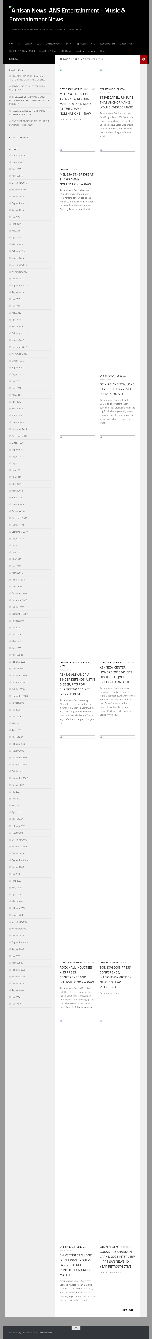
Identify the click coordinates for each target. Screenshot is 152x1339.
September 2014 (20, 203)
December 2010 (19, 511)
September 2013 (20, 285)
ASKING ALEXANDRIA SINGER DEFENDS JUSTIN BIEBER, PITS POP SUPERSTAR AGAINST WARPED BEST (77, 684)
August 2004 (18, 990)
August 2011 (18, 456)
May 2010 (16, 559)
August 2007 (18, 785)
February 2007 (18, 826)
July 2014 (16, 217)
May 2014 (16, 230)
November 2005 (19, 928)
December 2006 (19, 839)
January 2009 (18, 668)
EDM (39, 43)
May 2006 (16, 887)
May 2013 (16, 313)
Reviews (114, 962)
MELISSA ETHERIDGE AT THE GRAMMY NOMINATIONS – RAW (77, 179)
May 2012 (16, 395)
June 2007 (16, 798)
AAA (11, 43)
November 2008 (19, 682)
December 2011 (19, 429)
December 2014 (19, 182)
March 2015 (17, 176)
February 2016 (18, 155)
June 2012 (16, 388)
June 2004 (16, 1004)
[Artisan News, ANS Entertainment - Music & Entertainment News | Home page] (76, 14)
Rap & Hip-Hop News (85, 51)
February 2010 (18, 579)
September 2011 (20, 449)
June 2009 (16, 634)
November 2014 (19, 189)
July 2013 (16, 299)
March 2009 (17, 655)
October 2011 (18, 443)
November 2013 (19, 271)
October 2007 (18, 771)
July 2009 (16, 627)
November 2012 (19, 354)
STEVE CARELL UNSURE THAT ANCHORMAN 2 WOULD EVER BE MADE (116, 102)
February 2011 (18, 497)
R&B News (65, 51)
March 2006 (17, 901)
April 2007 (16, 812)
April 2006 (16, 894)
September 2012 (20, 367)
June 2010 (16, 552)
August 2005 (18, 949)
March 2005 (17, 963)
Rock (92, 43)
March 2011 (17, 490)
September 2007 (20, 778)
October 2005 (18, 935)
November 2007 (19, 764)
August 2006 (18, 867)
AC (19, 43)
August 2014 (18, 210)
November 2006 (19, 846)
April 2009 (16, 648)
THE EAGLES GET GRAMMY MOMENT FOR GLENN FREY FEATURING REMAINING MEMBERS (29, 100)
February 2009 (18, 661)
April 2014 (16, 237)
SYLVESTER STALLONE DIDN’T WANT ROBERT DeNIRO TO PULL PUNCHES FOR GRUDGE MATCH (76, 1265)
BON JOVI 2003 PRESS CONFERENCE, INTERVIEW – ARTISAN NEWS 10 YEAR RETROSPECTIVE (116, 977)
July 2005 (16, 956)
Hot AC (68, 43)
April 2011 (16, 484)
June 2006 (16, 880)
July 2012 (16, 381)
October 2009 (18, 607)
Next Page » (128, 1309)
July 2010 (16, 545)
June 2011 (16, 470)
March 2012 (17, 408)
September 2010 (20, 531)
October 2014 (18, 196)
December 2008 (19, 675)
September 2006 (20, 860)
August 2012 (18, 374)
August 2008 (18, 703)
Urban (103, 51)
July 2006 (16, 874)
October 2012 (18, 360)
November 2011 (19, 436)
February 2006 (18, 908)
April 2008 (16, 730)
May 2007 (16, 805)
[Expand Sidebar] (143, 59)
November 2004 (19, 976)
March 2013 (17, 326)
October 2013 (18, 278)
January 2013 (18, 340)
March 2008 (17, 737)
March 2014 (17, 244)
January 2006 (18, 915)
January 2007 (18, 833)
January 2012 (18, 422)
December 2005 (19, 922)
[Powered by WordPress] (20, 1333)
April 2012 (16, 401)
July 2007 (16, 792)
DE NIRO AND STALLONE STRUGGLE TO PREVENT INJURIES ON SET (117, 389)
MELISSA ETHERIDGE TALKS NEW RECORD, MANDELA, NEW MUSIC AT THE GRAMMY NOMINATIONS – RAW (76, 104)
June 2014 (16, 224)
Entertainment (53, 43)
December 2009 (19, 593)
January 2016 (18, 162)
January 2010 (18, 586)
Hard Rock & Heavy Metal (22, 51)
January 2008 (18, 750)
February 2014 (18, 251)
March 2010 (17, 573)
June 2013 (16, 306)
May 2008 (16, 723)
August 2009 (18, 620)
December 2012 (19, 347)
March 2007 (17, 819)
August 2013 (18, 292)
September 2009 (20, 614)
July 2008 (16, 709)
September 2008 (20, 696)
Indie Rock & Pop (47, 51)
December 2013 (19, 265)
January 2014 (18, 258)
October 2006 (18, 853)
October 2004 (18, 983)
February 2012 (18, 415)
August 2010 (18, 538)
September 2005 (20, 942)
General (78, 89)
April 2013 (16, 319)
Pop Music (81, 43)
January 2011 (18, 504)
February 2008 (18, 744)
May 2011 (16, 477)
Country (29, 43)
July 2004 (16, 997)
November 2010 (19, 518)
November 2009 (19, 600)
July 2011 (16, 463)
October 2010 (18, 525)
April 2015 (16, 169)
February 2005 (18, 969)
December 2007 (19, 757)
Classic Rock (126, 43)
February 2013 (18, 333)
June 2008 (16, 716)
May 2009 (16, 641)
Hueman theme (45, 1333)
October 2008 (18, 689)
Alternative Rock (107, 43)
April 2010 (16, 566)
